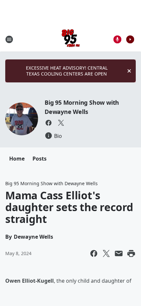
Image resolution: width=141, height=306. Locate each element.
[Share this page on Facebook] (93, 253)
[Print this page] (131, 253)
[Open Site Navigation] (9, 39)
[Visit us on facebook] (48, 123)
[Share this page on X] (106, 253)
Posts (39, 158)
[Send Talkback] (117, 39)
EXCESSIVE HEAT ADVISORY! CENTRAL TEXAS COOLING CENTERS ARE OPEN (67, 71)
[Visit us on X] (61, 123)
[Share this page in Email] (118, 253)
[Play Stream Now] (130, 39)
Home (17, 158)
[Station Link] (71, 39)
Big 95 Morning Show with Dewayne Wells (51, 183)
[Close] (129, 71)
